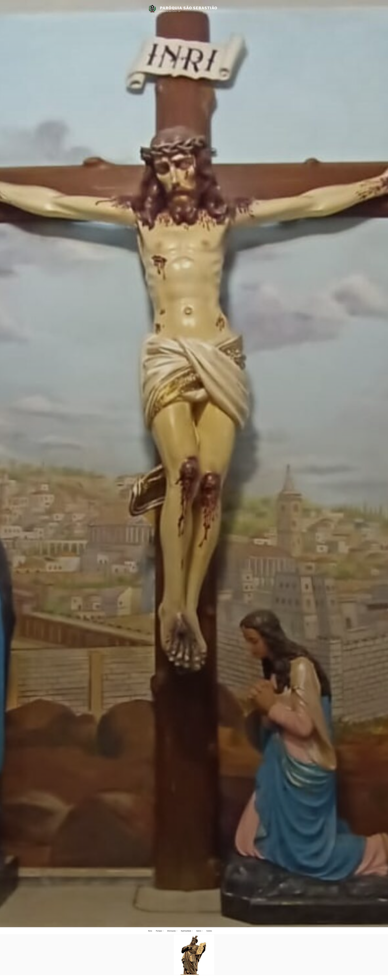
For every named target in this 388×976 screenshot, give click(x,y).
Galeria (198, 931)
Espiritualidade (186, 931)
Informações (171, 931)
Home (150, 931)
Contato (209, 931)
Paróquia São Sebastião (188, 8)
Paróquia (159, 931)
